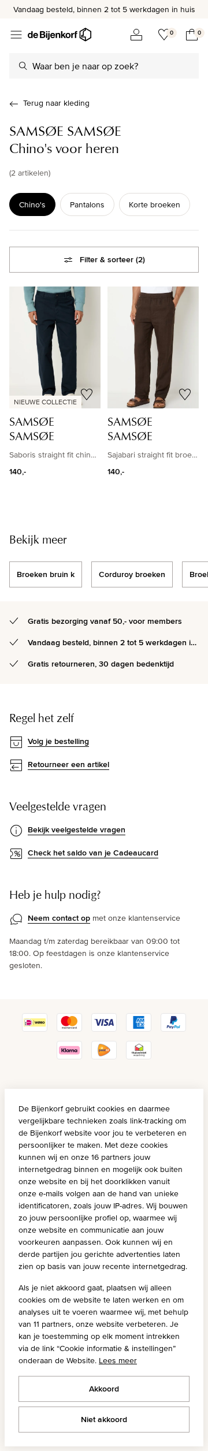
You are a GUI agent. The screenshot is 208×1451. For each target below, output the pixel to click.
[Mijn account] (136, 35)
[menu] (16, 34)
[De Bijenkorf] (59, 35)
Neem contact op (59, 918)
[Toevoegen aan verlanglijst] (86, 394)
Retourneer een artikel (68, 764)
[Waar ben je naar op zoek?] (23, 66)
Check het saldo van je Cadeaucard (93, 852)
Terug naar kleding (56, 102)
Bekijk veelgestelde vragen (76, 829)
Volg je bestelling (58, 741)
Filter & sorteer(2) (112, 259)
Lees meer (118, 1360)
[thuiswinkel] (138, 1056)
